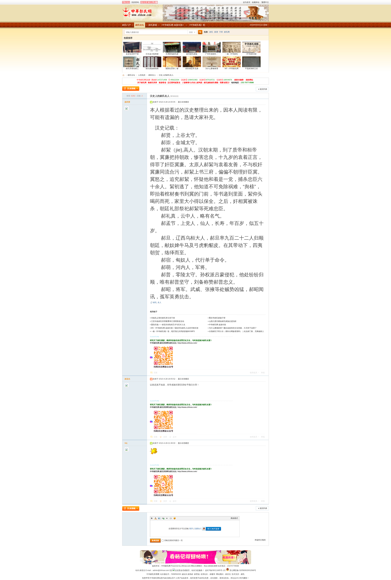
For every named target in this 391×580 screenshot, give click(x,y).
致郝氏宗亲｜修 (172, 68)
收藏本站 (255, 2)
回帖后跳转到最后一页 (173, 540)
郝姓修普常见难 (191, 68)
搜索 (191, 32)
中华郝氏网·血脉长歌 (217, 325)
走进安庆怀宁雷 (132, 54)
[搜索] (200, 32)
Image (159, 518)
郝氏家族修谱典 (152, 68)
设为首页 (246, 2)
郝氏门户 (126, 25)
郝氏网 (227, 32)
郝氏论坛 (139, 25)
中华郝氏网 (154, 343)
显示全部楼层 (183, 102)
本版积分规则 (260, 540)
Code (170, 518)
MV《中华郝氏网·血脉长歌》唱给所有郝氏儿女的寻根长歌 (174, 328)
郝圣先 (127, 379)
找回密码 (135, 2)
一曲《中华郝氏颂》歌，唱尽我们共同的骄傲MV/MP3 (173, 331)
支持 (165, 437)
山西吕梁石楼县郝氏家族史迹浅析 (222, 321)
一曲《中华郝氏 (231, 54)
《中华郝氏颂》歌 (196, 25)
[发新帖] (130, 88)
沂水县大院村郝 (152, 54)
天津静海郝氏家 (172, 54)
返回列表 (263, 89)
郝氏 (211, 32)
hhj (126, 443)
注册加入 (198, 529)
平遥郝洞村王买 (251, 68)
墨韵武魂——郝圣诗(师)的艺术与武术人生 (168, 325)
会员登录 (126, 2)
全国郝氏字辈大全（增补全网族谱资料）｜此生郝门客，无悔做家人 (236, 331)
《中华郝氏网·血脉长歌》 (172, 25)
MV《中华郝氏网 (231, 68)
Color (155, 518)
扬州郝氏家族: (192, 54)
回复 (155, 373)
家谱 (216, 32)
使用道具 (253, 373)
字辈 (221, 32)
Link (163, 518)
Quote (166, 518)
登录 (191, 529)
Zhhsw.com (186, 566)
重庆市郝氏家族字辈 (217, 318)
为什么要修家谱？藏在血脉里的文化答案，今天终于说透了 (233, 328)
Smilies (174, 518)
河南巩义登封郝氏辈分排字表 (163, 318)
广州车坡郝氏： (211, 54)
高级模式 (234, 518)
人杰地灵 (141, 75)
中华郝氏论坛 (123, 75)
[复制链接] (174, 96)
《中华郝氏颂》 (251, 54)
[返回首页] (195, 11)
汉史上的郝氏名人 (166, 75)
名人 (159, 302)
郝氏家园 (152, 25)
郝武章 (127, 102)
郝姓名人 (152, 75)
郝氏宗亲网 (164, 343)
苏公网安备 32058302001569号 (243, 570)
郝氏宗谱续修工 (132, 68)
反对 (174, 437)
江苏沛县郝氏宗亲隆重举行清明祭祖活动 (167, 321)
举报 (263, 373)
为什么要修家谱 (211, 68)
